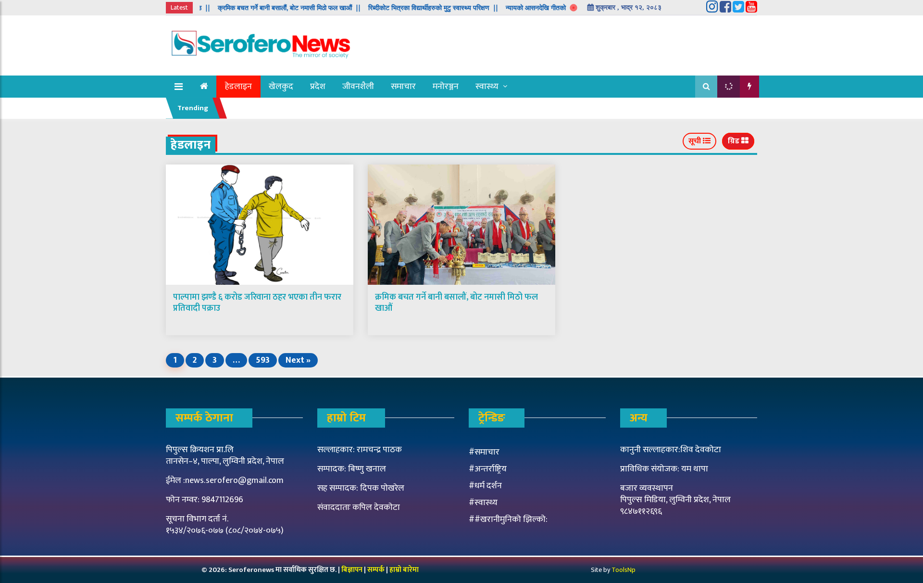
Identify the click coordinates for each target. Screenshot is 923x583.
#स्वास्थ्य (483, 502)
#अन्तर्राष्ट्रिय (488, 469)
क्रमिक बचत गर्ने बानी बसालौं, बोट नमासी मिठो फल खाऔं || (276, 7)
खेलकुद (281, 86)
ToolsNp (623, 569)
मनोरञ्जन (446, 86)
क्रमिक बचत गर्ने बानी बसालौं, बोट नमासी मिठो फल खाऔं (456, 303)
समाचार (403, 86)
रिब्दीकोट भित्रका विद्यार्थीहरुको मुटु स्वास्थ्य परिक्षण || (420, 7)
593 (263, 360)
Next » (298, 360)
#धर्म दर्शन (485, 486)
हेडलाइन (238, 86)
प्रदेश (317, 86)
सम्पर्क (376, 570)
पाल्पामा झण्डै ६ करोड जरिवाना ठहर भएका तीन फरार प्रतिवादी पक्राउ (257, 303)
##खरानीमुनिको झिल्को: (508, 519)
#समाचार (484, 452)
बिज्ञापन (351, 570)
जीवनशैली (358, 86)
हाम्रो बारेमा (404, 570)
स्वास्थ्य (487, 86)
